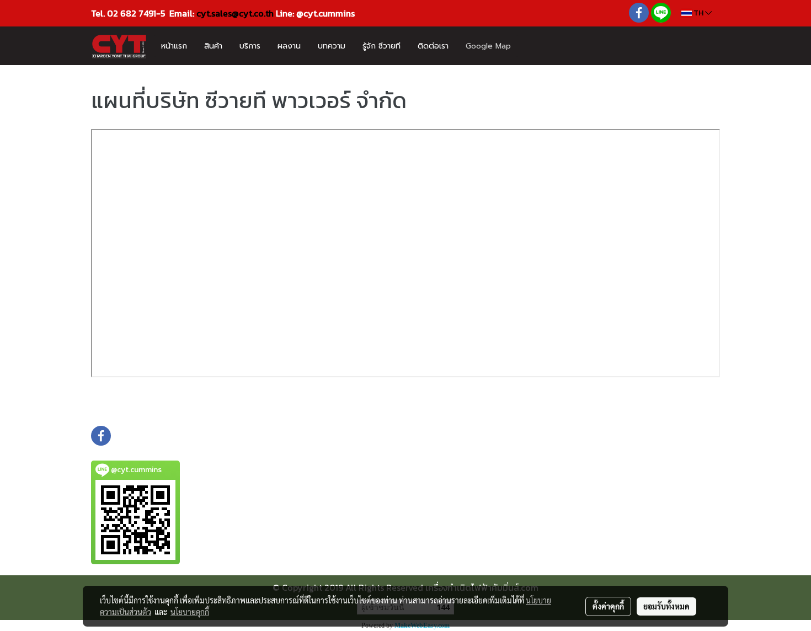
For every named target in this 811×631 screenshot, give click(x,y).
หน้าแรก (174, 46)
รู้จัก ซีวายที (381, 46)
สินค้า (213, 46)
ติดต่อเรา (433, 46)
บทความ (331, 46)
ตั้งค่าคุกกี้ (608, 606)
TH (698, 13)
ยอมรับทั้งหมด (666, 606)
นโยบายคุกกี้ (189, 612)
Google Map (488, 46)
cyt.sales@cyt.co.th (235, 13)
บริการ (249, 46)
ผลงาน (289, 46)
